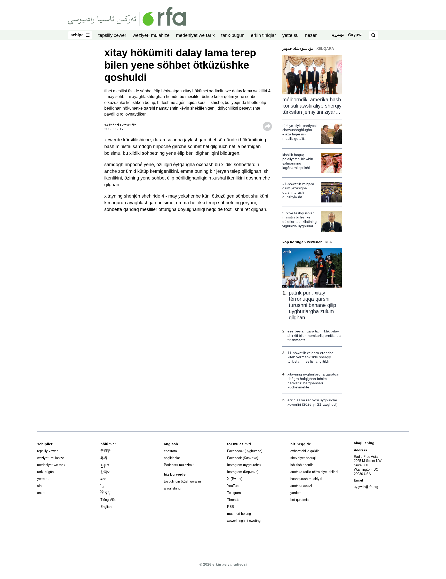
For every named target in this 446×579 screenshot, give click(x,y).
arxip (40, 493)
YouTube (233, 486)
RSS (230, 507)
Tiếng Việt (108, 500)
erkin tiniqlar (263, 35)
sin (39, 486)
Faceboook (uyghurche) (244, 451)
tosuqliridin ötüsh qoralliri (182, 481)
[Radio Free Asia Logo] (127, 16)
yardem (295, 493)
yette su (290, 35)
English (106, 507)
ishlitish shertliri (302, 465)
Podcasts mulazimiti (179, 465)
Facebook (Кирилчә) (242, 458)
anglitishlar (172, 458)
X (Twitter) (234, 479)
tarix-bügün (232, 35)
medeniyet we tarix (195, 35)
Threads (233, 500)
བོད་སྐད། (105, 493)
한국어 (105, 472)
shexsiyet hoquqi (303, 458)
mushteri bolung (239, 514)
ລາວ (103, 479)
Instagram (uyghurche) (244, 465)
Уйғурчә (354, 34)
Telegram (234, 493)
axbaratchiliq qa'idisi (305, 451)
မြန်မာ (104, 465)
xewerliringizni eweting (243, 521)
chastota (170, 451)
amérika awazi (301, 486)
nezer (311, 35)
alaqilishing (172, 488)
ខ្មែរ (102, 486)
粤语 (103, 458)
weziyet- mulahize (151, 35)
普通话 (105, 451)
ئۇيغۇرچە (337, 35)
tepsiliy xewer (112, 35)
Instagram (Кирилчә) (242, 472)
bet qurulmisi (299, 500)
